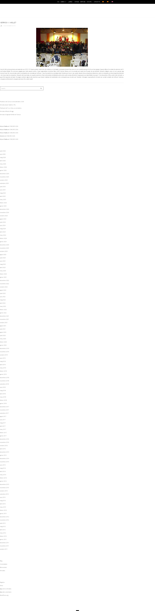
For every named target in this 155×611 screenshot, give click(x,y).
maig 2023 (3, 264)
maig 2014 (3, 468)
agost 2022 (3, 290)
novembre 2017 (4, 410)
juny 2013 (2, 497)
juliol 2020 (3, 335)
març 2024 (3, 235)
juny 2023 (2, 261)
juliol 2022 (3, 293)
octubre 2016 (4, 445)
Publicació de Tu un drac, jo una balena (10, 108)
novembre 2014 (4, 461)
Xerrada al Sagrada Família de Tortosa (10, 114)
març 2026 (3, 164)
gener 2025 (3, 206)
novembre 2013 (4, 487)
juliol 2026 (3, 151)
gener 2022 (3, 313)
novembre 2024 (4, 212)
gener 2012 (3, 539)
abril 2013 (3, 504)
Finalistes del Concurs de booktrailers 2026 (12, 101)
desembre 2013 (4, 484)
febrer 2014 (3, 478)
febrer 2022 (3, 309)
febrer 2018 (3, 400)
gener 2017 (3, 436)
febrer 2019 (3, 371)
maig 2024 (3, 228)
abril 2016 (3, 449)
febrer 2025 (3, 203)
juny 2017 (2, 419)
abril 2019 (3, 364)
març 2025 (3, 199)
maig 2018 (3, 390)
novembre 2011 (4, 546)
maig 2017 (3, 423)
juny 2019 (2, 358)
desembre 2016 (4, 439)
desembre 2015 (4, 452)
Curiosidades (3, 564)
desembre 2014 (4, 458)
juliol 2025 (3, 186)
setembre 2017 (4, 413)
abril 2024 (3, 232)
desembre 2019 (4, 348)
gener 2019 (3, 374)
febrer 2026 (3, 167)
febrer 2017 (3, 432)
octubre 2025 (4, 180)
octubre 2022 (4, 287)
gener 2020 (3, 345)
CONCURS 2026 (13, 126)
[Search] (41, 88)
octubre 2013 (4, 491)
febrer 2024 (3, 238)
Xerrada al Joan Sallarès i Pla (7, 105)
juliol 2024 (3, 222)
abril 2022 (3, 303)
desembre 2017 (4, 406)
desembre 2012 (4, 517)
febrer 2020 (3, 342)
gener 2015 (3, 455)
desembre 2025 (4, 173)
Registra (2, 582)
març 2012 (3, 533)
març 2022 (3, 306)
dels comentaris (5, 592)
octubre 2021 (4, 322)
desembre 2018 (4, 377)
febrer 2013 (3, 510)
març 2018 (3, 397)
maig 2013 (3, 500)
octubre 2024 (4, 215)
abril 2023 (3, 267)
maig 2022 (3, 300)
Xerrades (2, 570)
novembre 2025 (4, 177)
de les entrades (5, 589)
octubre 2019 (4, 355)
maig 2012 (3, 526)
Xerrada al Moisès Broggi (6, 111)
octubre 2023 (4, 251)
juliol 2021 (3, 329)
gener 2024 (3, 241)
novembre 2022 (4, 283)
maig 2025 (3, 193)
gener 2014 (3, 481)
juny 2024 (2, 225)
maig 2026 (3, 157)
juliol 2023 (3, 258)
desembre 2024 (4, 209)
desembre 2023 (4, 245)
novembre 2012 (4, 520)
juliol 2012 (3, 523)
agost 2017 (3, 416)
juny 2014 (2, 465)
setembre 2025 (4, 183)
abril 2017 (3, 426)
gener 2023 (3, 277)
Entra (1, 585)
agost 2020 (3, 332)
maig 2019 (3, 361)
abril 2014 (3, 471)
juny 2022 (2, 296)
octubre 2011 (4, 549)
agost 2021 (3, 326)
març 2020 (3, 338)
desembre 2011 (4, 542)
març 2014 (3, 474)
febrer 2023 (3, 274)
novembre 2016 (4, 442)
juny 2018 (2, 387)
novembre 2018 (4, 381)
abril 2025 (3, 196)
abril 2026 (3, 160)
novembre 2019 (4, 351)
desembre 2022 (4, 280)
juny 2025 (2, 190)
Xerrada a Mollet (8, 23)
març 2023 (3, 271)
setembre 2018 (4, 384)
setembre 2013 (4, 494)
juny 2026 (2, 154)
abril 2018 (3, 394)
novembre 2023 (4, 248)
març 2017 (3, 429)
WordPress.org (4, 595)
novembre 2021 (4, 319)
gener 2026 (3, 170)
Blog (1, 561)
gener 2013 (3, 513)
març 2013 (3, 507)
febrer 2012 (3, 536)
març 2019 (3, 368)
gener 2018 (3, 403)
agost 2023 (3, 254)
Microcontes (3, 567)
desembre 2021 (4, 316)
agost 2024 (3, 219)
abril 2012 (3, 529)
